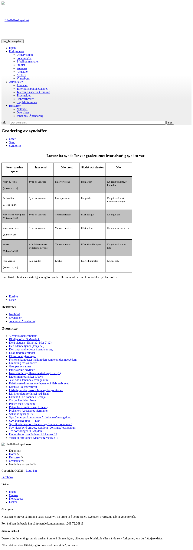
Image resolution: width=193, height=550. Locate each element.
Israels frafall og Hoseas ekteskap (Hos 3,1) (35, 373)
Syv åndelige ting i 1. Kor (24, 420)
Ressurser (15, 105)
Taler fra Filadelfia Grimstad (33, 92)
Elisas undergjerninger (22, 356)
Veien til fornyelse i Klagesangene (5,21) (33, 437)
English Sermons (27, 102)
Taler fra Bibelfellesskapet (32, 88)
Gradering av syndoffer (23, 363)
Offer (12, 138)
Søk (170, 122)
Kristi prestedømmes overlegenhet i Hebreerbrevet (39, 383)
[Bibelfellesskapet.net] (15, 20)
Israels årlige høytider (21, 369)
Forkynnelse (16, 51)
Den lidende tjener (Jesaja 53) (26, 346)
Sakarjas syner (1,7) (21, 414)
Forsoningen (24, 58)
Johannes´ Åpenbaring (30, 115)
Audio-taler (16, 81)
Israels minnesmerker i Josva (26, 376)
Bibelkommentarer (28, 61)
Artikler (21, 75)
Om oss (13, 495)
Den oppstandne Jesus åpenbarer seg (31, 349)
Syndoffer (15, 145)
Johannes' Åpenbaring (22, 321)
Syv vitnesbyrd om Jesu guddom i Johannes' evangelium (42, 427)
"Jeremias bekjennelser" (23, 335)
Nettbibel (22, 109)
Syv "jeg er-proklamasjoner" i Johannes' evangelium (40, 417)
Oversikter (23, 112)
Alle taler (22, 85)
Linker (13, 502)
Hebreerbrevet (25, 98)
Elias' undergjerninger (22, 352)
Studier (21, 64)
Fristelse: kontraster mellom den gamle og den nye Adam (43, 359)
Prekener (22, 68)
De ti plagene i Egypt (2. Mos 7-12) (30, 342)
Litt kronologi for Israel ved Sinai (29, 393)
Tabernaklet (24, 95)
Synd (12, 142)
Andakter (22, 71)
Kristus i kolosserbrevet (23, 386)
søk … (5, 122)
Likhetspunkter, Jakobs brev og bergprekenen (36, 390)
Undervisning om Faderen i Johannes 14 (33, 434)
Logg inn (31, 470)
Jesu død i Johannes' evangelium (28, 380)
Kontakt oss (16, 498)
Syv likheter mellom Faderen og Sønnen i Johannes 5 (40, 424)
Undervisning (25, 54)
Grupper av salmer (20, 366)
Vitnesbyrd (23, 78)
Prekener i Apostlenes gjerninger (28, 410)
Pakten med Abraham (22, 403)
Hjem (12, 47)
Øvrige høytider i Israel (23, 400)
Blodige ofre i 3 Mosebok (24, 339)
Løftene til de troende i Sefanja (27, 397)
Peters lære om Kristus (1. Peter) (28, 407)
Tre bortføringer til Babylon (25, 431)
